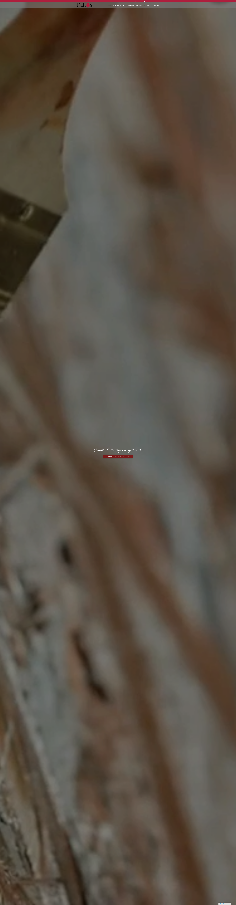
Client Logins (139, 1)
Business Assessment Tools (152, 1)
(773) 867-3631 (130, 1)
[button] (110, 5)
